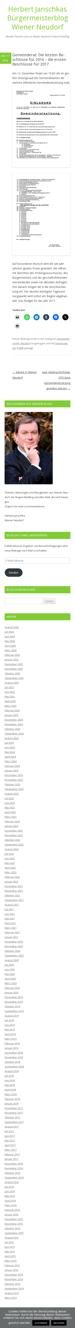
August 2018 (12, 1071)
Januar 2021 (11, 937)
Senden (13, 572)
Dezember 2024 (14, 719)
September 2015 (14, 1233)
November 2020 (14, 946)
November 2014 (14, 1279)
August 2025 (12, 682)
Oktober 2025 (12, 673)
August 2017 (12, 1126)
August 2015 (12, 1237)
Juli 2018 (9, 1076)
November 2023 (14, 780)
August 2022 (12, 849)
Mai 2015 (10, 1251)
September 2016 (14, 1177)
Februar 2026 (12, 655)
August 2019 (12, 1015)
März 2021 (11, 928)
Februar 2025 (12, 710)
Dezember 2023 (14, 775)
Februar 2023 (12, 821)
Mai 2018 (10, 1085)
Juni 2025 (10, 692)
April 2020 (10, 978)
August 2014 (12, 1293)
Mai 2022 (10, 863)
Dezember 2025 (14, 664)
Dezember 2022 (14, 830)
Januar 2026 (11, 659)
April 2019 (10, 1034)
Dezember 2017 (14, 1108)
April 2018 (10, 1089)
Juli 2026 (9, 632)
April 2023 (10, 812)
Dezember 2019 (14, 997)
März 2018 (11, 1094)
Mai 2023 (10, 807)
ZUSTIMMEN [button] (41, 1322)
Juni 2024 (10, 747)
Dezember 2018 (14, 1052)
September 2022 (14, 844)
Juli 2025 (9, 687)
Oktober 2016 (12, 1173)
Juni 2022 (10, 858)
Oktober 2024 (12, 729)
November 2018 (14, 1057)
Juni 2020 (10, 969)
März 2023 (11, 817)
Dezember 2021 (14, 886)
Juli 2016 (9, 1186)
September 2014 (14, 1288)
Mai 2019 (10, 1029)
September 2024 (14, 733)
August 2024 (12, 738)
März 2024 (11, 761)
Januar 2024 (11, 770)
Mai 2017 (10, 1140)
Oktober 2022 (12, 840)
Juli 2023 (9, 798)
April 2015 (10, 1256)
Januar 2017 (11, 1159)
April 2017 (10, 1145)
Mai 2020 (10, 974)
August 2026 (12, 627)
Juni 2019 (10, 1025)
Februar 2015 (12, 1265)
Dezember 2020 (14, 941)
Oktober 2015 (12, 1228)
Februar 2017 (12, 1154)
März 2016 (11, 1205)
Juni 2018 (10, 1080)
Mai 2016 (10, 1196)
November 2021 (14, 891)
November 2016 (14, 1168)
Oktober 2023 (12, 784)
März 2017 (11, 1149)
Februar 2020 (12, 988)
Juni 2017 (10, 1136)
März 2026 (11, 650)
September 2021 (14, 900)
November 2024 (14, 724)
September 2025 (14, 678)
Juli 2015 (9, 1242)
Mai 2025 (10, 696)
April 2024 (10, 756)
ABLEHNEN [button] (58, 1322)
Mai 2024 (10, 752)
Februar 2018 (12, 1099)
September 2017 (14, 1122)
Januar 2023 (11, 826)
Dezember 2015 (14, 1219)
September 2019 (14, 1011)
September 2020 (14, 955)
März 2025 (11, 706)
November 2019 (14, 1002)
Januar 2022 (11, 881)
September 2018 (14, 1066)
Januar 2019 (11, 1048)
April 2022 (10, 867)
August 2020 (12, 960)
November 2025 (14, 669)
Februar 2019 (12, 1043)
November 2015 (14, 1223)
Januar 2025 (11, 715)
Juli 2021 (9, 909)
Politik (20, 348)
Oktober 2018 (12, 1062)
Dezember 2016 (14, 1163)
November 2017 (14, 1113)
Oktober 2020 (12, 951)
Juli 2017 (9, 1131)
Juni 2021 (10, 914)
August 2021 (12, 904)
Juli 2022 (9, 854)
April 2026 (10, 645)
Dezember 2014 (14, 1274)
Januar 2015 (11, 1270)
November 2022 (14, 835)
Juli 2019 (9, 1020)
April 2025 (10, 701)
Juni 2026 (10, 636)
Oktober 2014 (12, 1284)
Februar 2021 (12, 932)
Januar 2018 (11, 1103)
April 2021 (10, 923)
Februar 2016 (12, 1210)
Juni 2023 (10, 803)
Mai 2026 (10, 641)
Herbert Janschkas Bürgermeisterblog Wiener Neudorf (37, 18)
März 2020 (11, 983)
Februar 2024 (12, 766)
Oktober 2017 (12, 1117)
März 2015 (11, 1260)
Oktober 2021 (12, 895)
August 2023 (12, 793)
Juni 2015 (10, 1247)
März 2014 (11, 1297)
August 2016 (12, 1182)
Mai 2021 (10, 918)
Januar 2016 (11, 1214)
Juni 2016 (10, 1191)
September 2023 (14, 789)
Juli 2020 (9, 965)
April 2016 (10, 1200)
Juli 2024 (9, 743)
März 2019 (11, 1039)
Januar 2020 (11, 992)
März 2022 (11, 872)
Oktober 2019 (12, 1006)
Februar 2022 (12, 877)
